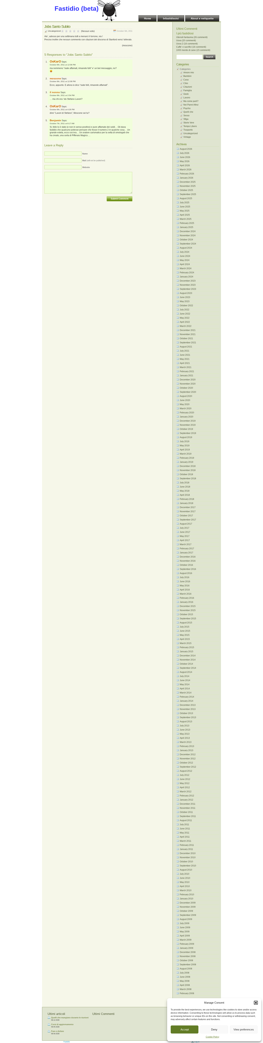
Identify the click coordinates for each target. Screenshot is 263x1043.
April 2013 (185, 738)
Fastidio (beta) (77, 8)
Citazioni (187, 87)
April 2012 (185, 787)
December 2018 (188, 466)
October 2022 (186, 305)
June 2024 (185, 256)
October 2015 (186, 614)
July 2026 (184, 153)
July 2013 (184, 725)
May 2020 (184, 404)
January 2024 (186, 276)
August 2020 (186, 396)
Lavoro (186, 97)
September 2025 (188, 194)
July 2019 (184, 441)
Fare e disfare (57, 1031)
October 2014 (186, 664)
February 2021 (187, 371)
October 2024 (186, 239)
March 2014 (185, 692)
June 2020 (185, 400)
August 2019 (186, 437)
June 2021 (185, 355)
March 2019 (185, 454)
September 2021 (188, 342)
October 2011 (186, 812)
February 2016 (187, 598)
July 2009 (184, 923)
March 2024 (185, 268)
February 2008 (187, 993)
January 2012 (186, 800)
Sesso (186, 115)
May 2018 (184, 491)
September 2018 (188, 478)
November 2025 (188, 186)
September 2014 (188, 668)
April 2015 (185, 639)
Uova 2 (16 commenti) (187, 43)
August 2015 (186, 622)
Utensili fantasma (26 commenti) (192, 37)
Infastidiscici (171, 18)
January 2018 (186, 503)
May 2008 (184, 981)
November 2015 (188, 610)
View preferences (243, 1029)
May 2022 (184, 318)
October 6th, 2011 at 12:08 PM (63, 81)
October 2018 (186, 474)
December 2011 (187, 804)
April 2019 (185, 449)
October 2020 (186, 388)
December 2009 (188, 903)
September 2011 (188, 816)
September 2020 (188, 392)
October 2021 (186, 338)
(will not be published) (93, 160)
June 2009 (185, 927)
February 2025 (187, 223)
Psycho (187, 108)
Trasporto (188, 130)
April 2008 (185, 985)
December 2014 (188, 655)
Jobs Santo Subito (57, 26)
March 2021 (185, 367)
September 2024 (188, 243)
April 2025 (185, 215)
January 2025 (186, 227)
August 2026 (186, 149)
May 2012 (184, 783)
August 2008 (186, 968)
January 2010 (186, 898)
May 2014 (184, 684)
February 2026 (187, 173)
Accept (185, 1029)
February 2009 (187, 944)
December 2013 (188, 705)
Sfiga (185, 119)
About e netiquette (202, 18)
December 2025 (188, 182)
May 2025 (184, 211)
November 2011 (187, 808)
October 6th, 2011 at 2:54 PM (62, 95)
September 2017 (188, 519)
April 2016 (185, 589)
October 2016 (186, 565)
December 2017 (188, 507)
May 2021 (184, 359)
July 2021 (184, 351)
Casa (186, 79)
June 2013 (185, 730)
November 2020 (188, 384)
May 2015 (184, 635)
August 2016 (186, 573)
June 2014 (185, 680)
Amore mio (188, 72)
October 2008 (186, 960)
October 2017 (186, 515)
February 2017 (187, 548)
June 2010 (185, 878)
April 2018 (185, 495)
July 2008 (184, 973)
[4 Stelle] (74, 31)
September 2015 (188, 618)
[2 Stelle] (66, 31)
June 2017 (185, 532)
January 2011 (186, 849)
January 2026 (186, 178)
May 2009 (184, 931)
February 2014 (187, 697)
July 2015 (184, 627)
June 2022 (185, 314)
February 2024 (187, 272)
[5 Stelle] (78, 31)
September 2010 (188, 865)
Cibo (185, 83)
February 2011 (187, 845)
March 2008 (185, 989)
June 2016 (185, 581)
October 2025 (186, 190)
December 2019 (188, 421)
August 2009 (186, 919)
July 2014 (184, 676)
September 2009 (188, 915)
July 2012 (184, 775)
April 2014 (185, 688)
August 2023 (186, 293)
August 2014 (186, 672)
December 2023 (188, 281)
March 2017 (185, 544)
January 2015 (186, 651)
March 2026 (185, 169)
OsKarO (55, 61)
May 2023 (184, 301)
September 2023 (188, 289)
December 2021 (188, 330)
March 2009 (185, 940)
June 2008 (185, 977)
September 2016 (188, 569)
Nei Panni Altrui (190, 105)
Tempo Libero (190, 126)
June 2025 (185, 206)
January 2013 (186, 750)
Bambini (187, 76)
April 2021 (185, 363)
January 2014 (186, 701)
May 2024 (184, 260)
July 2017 (184, 528)
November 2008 (188, 956)
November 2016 (188, 561)
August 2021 (186, 346)
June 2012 (185, 779)
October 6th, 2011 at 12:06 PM (63, 65)
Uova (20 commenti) (186, 40)
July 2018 (184, 482)
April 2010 (185, 886)
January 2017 (186, 552)
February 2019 (187, 458)
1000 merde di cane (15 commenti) (193, 50)
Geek (186, 94)
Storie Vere (188, 122)
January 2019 (186, 462)
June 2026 (185, 157)
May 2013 (184, 734)
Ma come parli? (190, 101)
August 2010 (186, 870)
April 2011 (185, 837)
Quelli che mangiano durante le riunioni (70, 1017)
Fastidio (67, 1042)
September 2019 (188, 433)
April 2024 (185, 264)
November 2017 (188, 511)
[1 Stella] (62, 31)
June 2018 (185, 487)
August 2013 (186, 721)
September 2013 (188, 717)
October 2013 (186, 713)
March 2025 (185, 219)
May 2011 (184, 832)
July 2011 (184, 824)
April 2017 (185, 540)
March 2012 (185, 791)
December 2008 (188, 952)
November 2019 (188, 425)
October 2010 (186, 861)
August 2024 (186, 248)
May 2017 (184, 536)
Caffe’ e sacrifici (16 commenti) (191, 47)
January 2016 (186, 602)
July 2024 (184, 252)
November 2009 (188, 907)
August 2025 (186, 198)
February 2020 (187, 412)
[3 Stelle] (70, 31)
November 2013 (188, 709)
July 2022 (184, 309)
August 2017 (186, 524)
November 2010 (188, 857)
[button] (256, 1002)
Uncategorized (54, 31)
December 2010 (188, 853)
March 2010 (185, 890)
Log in (196, 1042)
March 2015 (185, 643)
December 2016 (188, 557)
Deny (214, 1029)
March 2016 (185, 594)
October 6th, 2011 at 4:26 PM (62, 109)
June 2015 (185, 631)
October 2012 (186, 762)
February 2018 (187, 499)
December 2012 (188, 754)
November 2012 (188, 758)
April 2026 (185, 165)
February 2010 (187, 894)
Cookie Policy (212, 1037)
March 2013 (185, 742)
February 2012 (187, 795)
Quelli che (188, 112)
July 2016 (184, 577)
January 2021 (186, 375)
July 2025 (184, 202)
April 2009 (185, 935)
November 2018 (188, 470)
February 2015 (187, 647)
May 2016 (184, 585)
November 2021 (188, 334)
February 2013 (187, 746)
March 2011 (185, 841)
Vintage (187, 137)
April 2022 (185, 322)
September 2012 (188, 767)
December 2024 (188, 231)
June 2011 (185, 828)
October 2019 (186, 429)
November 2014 (188, 660)
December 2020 (188, 379)
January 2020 (186, 416)
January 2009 (186, 948)
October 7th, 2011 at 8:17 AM (62, 123)
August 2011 (186, 820)
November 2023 (188, 285)
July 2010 (184, 874)
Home (147, 18)
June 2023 (185, 297)
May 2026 (184, 161)
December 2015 (188, 606)
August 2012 (186, 771)
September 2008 (188, 964)
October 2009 (186, 911)
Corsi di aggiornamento (62, 1024)
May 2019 (184, 445)
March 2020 (185, 408)
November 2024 (188, 235)
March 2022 (185, 326)
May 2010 (184, 882)
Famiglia (187, 90)
